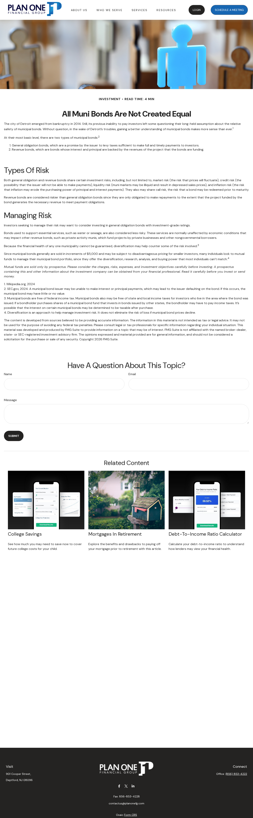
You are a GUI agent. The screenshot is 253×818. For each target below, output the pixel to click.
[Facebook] (119, 786)
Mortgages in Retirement (115, 534)
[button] (79, 9)
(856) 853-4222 (236, 774)
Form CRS (130, 815)
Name (8, 374)
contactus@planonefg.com (126, 803)
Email (132, 374)
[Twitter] (126, 786)
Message (10, 400)
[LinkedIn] (133, 786)
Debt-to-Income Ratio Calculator (205, 534)
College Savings (25, 534)
